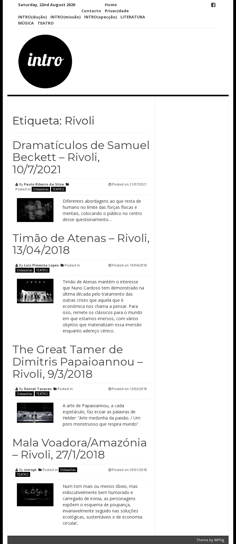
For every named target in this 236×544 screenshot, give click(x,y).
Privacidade (117, 10)
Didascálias (41, 189)
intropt (30, 469)
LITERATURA (132, 17)
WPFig (219, 540)
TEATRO (45, 23)
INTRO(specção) (100, 17)
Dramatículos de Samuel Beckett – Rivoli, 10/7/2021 (81, 157)
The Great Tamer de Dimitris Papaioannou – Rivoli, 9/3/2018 (77, 361)
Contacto (91, 10)
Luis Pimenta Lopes (41, 265)
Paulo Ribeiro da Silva (44, 184)
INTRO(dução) (32, 17)
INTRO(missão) (65, 17)
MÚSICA (26, 23)
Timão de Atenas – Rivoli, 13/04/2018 (81, 244)
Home (111, 4)
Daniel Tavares (38, 388)
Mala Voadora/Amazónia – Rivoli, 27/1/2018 (79, 449)
